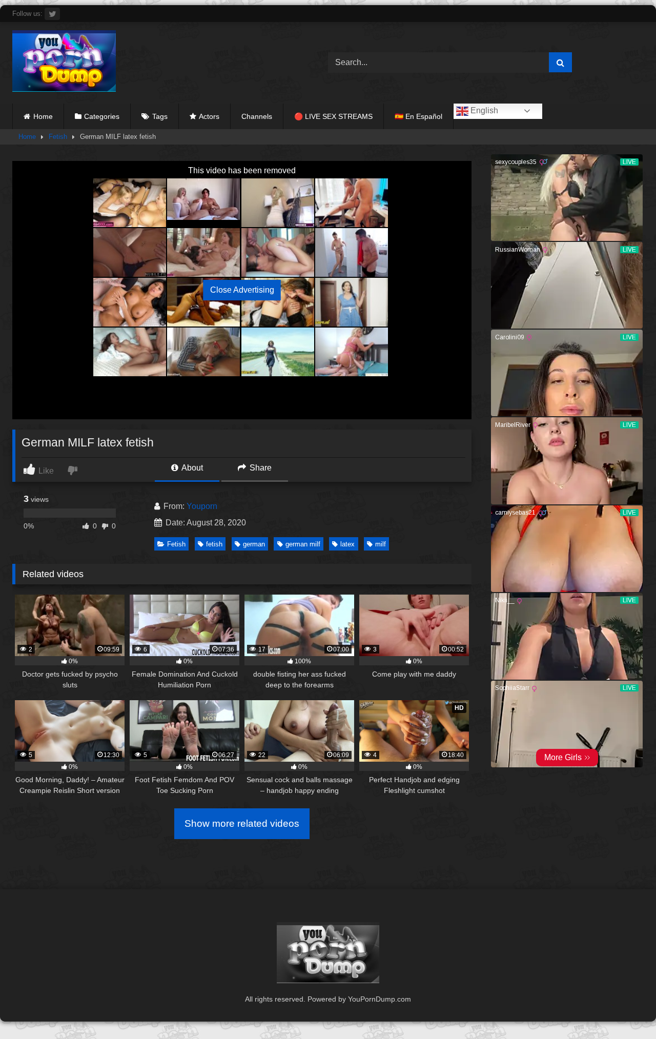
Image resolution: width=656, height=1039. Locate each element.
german (254, 544)
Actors (209, 116)
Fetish (58, 136)
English (483, 110)
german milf (302, 544)
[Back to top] (624, 1008)
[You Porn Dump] (64, 62)
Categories (101, 116)
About (191, 467)
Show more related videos (241, 823)
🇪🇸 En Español (418, 116)
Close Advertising (242, 290)
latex (347, 544)
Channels (256, 116)
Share (260, 467)
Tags (160, 116)
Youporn (202, 506)
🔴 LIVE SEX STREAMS (333, 116)
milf (380, 544)
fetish (214, 544)
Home (43, 116)
